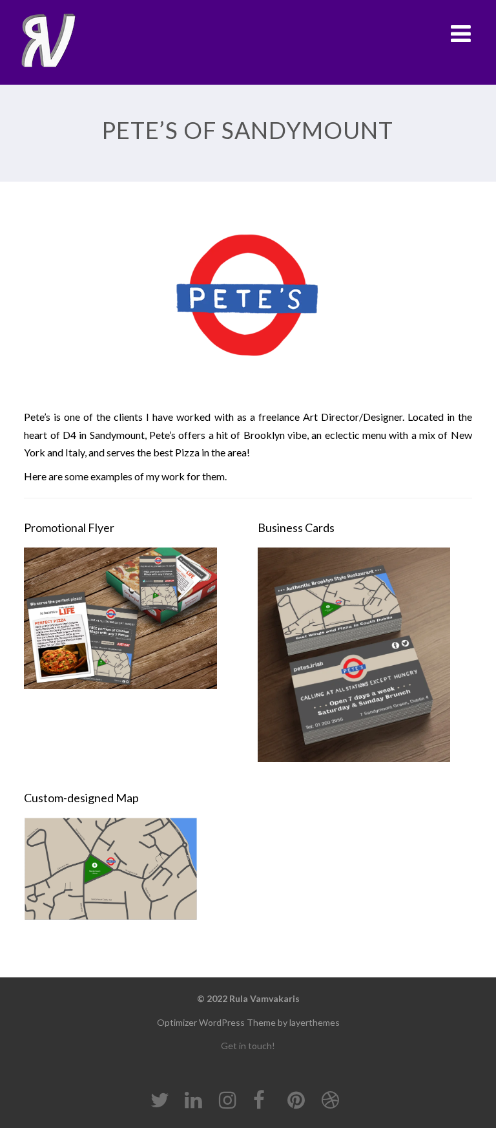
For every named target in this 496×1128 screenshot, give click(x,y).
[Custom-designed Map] (120, 873)
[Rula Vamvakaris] (47, 41)
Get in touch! (248, 1045)
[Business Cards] (365, 659)
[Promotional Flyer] (131, 623)
